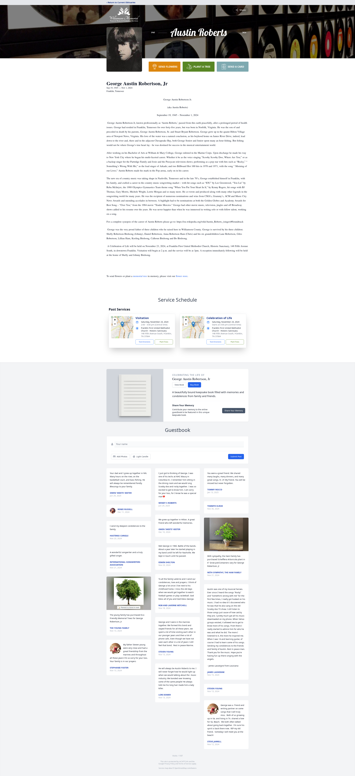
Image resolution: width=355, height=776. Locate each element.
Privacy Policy (169, 764)
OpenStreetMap (180, 768)
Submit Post (236, 456)
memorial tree (140, 276)
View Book (179, 384)
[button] (122, 324)
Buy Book (194, 384)
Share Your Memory (234, 410)
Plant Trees (164, 342)
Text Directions (144, 342)
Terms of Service (185, 764)
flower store (181, 276)
